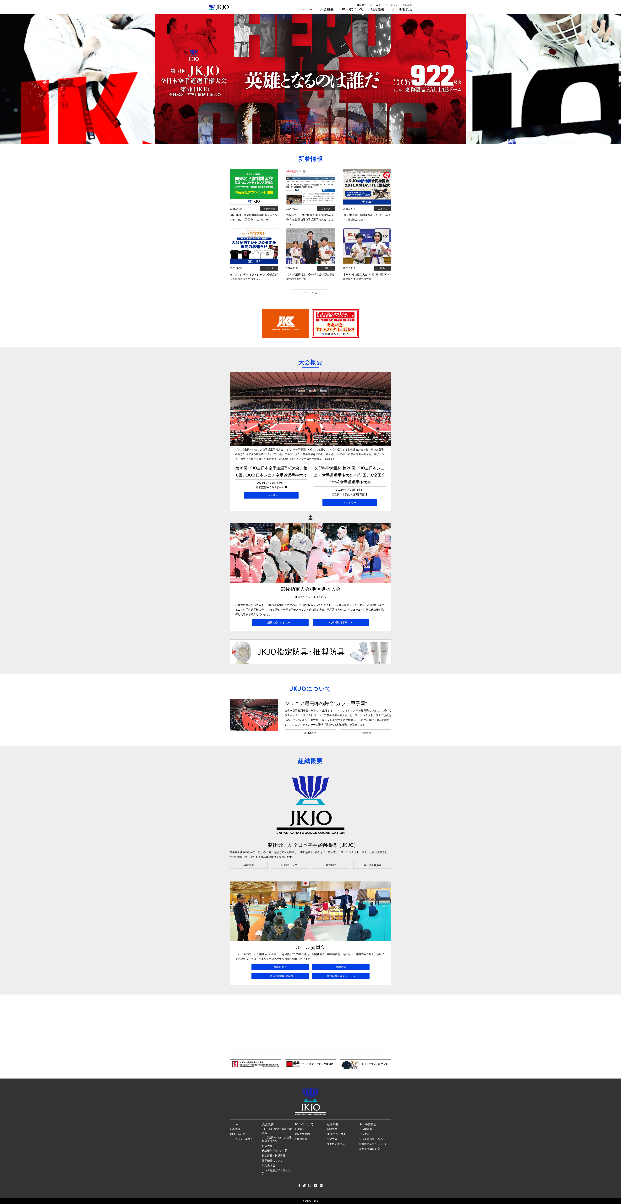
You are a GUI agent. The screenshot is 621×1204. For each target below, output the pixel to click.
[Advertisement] (310, 1022)
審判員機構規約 (368, 1148)
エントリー (271, 495)
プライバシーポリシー (389, 5)
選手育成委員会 (336, 1144)
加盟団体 (331, 865)
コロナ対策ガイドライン (276, 1170)
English (408, 5)
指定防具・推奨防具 (273, 1155)
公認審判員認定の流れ (280, 975)
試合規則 (267, 1165)
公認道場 (341, 967)
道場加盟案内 (302, 1134)
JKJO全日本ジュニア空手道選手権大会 (277, 1139)
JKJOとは (310, 732)
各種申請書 (300, 1139)
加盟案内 (366, 732)
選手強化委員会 (372, 865)
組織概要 (249, 865)
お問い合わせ (366, 5)
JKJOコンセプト (290, 865)
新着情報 (235, 1129)
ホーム (308, 9)
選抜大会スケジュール (280, 622)
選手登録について (272, 1160)
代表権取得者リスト (341, 622)
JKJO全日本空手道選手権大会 (277, 1130)
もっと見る (310, 293)
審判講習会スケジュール (341, 975)
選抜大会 (267, 1145)
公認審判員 (280, 967)
